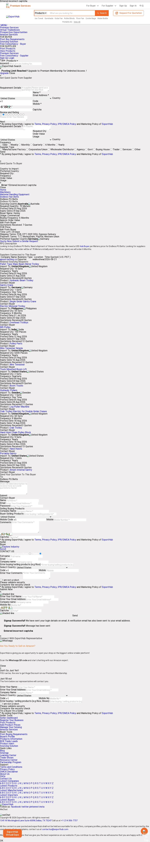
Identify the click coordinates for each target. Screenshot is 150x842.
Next (2, 122)
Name (3, 500)
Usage (36, 136)
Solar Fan (59, 18)
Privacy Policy (49, 124)
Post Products (7, 48)
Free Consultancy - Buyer (13, 44)
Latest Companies (9, 781)
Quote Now (6, 241)
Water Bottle (102, 18)
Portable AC (67, 22)
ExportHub (107, 124)
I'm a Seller (17, 711)
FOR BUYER (6, 37)
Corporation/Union (38, 149)
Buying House (103, 149)
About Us (5, 774)
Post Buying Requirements (13, 734)
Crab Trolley (16, 427)
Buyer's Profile (7, 736)
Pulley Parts (16, 343)
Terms (37, 124)
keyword (4, 63)
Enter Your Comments (11, 573)
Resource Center (8, 760)
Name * (36, 92)
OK (1, 841)
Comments (5, 522)
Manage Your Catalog (11, 727)
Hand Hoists (16, 448)
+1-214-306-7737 (69, 820)
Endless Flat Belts (9, 196)
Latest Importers (9, 795)
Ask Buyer (84, 246)
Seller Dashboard (9, 717)
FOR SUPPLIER (8, 46)
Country (56, 98)
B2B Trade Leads (9, 741)
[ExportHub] (6, 804)
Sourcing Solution (9, 746)
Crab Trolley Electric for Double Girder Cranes (23, 411)
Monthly (25, 144)
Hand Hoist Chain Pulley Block (15, 432)
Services (127, 149)
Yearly (61, 144)
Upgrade (4, 73)
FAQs (2, 776)
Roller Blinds (69, 18)
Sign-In (133, 5)
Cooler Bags (91, 18)
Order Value (39, 133)
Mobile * (37, 103)
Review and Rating (9, 112)
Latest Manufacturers (11, 790)
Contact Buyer (7, 282)
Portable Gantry (8, 453)
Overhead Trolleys (19, 322)
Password (5, 505)
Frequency (5, 142)
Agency (81, 149)
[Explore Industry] (9, 546)
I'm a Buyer (5, 711)
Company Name (8, 510)
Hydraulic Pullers (8, 390)
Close (12, 73)
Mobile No (5, 604)
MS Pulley (5, 327)
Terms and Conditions (11, 767)
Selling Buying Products (12, 508)
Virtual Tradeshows (10, 30)
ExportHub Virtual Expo (12, 833)
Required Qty (39, 131)
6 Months (50, 144)
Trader (116, 149)
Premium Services (9, 27)
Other (137, 149)
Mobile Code (6, 519)
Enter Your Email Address (13, 599)
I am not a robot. (10, 580)
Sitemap (4, 753)
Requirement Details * (11, 126)
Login (11, 58)
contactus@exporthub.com (55, 829)
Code (35, 101)
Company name (8, 561)
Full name (5, 556)
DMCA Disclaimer (9, 771)
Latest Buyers (7, 799)
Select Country (8, 567)
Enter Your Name (8, 686)
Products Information (11, 738)
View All (77, 22)
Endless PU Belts (9, 479)
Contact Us (6, 778)
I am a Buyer (21, 553)
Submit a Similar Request (25, 241)
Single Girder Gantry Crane (23, 301)
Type (2, 60)
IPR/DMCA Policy (67, 124)
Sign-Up (123, 5)
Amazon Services (9, 34)
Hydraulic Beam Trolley (21, 280)
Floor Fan (80, 18)
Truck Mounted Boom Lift (13, 369)
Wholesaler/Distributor (62, 149)
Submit (3, 495)
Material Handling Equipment (14, 194)
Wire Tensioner (17, 364)
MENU (4, 25)
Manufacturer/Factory (14, 149)
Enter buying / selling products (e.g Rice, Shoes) (24, 701)
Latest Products (8, 785)
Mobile (49, 519)
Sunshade (49, 18)
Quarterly (37, 144)
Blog (2, 750)
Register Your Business (11, 720)
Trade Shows (6, 757)
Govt (90, 149)
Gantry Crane (6, 285)
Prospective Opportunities (13, 32)
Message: (5, 481)
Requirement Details (10, 87)
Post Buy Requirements (12, 39)
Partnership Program (10, 762)
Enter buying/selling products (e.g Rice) (20, 564)
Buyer (3, 544)
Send (2, 152)
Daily (4, 144)
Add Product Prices (10, 724)
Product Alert (7, 743)
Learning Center (8, 755)
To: (1, 476)
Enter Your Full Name (10, 596)
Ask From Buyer (8, 222)
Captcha (37, 109)
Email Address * (41, 95)
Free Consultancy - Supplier (14, 55)
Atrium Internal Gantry (21, 469)
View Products (7, 51)
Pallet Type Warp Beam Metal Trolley (19, 264)
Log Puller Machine (19, 406)
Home (3, 189)
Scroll (3, 549)
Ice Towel (39, 18)
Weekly (14, 144)
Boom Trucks (16, 385)
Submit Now (6, 589)
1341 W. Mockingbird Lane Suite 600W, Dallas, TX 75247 (26, 820)
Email (2, 503)
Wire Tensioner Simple (11, 348)
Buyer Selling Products (12, 513)
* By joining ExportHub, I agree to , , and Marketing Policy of (56, 713)
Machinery (5, 192)
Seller (3, 542)
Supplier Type (7, 147)
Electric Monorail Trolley (12, 306)
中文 (141, 5)
